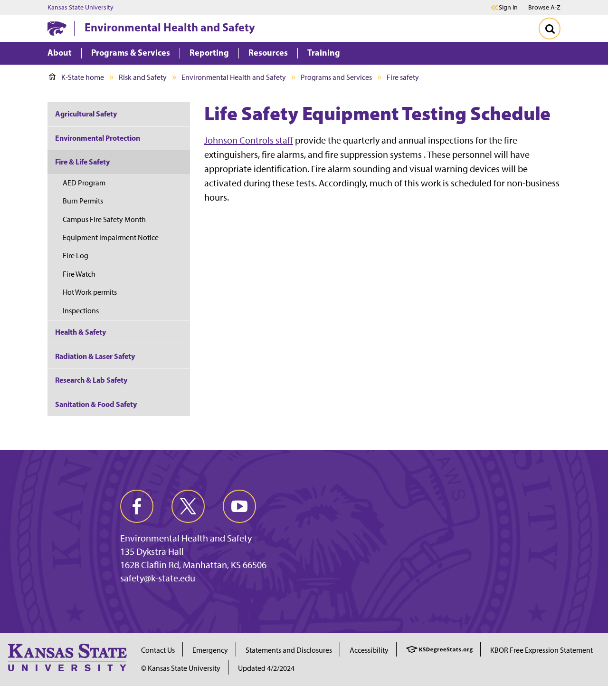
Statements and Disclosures (289, 650)
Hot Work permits (90, 292)
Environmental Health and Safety (170, 27)
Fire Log (75, 255)
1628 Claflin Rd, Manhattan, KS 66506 (193, 564)
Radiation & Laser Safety (95, 356)
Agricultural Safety (86, 113)
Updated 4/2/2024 (266, 668)
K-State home (82, 77)
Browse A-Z (544, 7)
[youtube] (239, 506)
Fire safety (403, 77)
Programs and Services (336, 77)
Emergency (210, 650)
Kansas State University (81, 7)
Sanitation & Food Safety (96, 404)
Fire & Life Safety (82, 161)
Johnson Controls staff (248, 140)
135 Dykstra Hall (152, 551)
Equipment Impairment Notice (111, 237)
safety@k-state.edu (157, 578)
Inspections (81, 310)
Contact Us (158, 650)
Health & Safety (80, 332)
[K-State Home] (57, 28)
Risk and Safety (143, 77)
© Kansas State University (180, 668)
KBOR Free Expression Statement (541, 650)
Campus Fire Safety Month (104, 219)
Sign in (508, 7)
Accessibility (369, 650)
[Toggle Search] (549, 28)
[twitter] (188, 506)
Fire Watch (79, 274)
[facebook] (136, 506)
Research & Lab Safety (91, 380)
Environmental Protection (97, 138)
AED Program (84, 182)
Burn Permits (83, 200)
